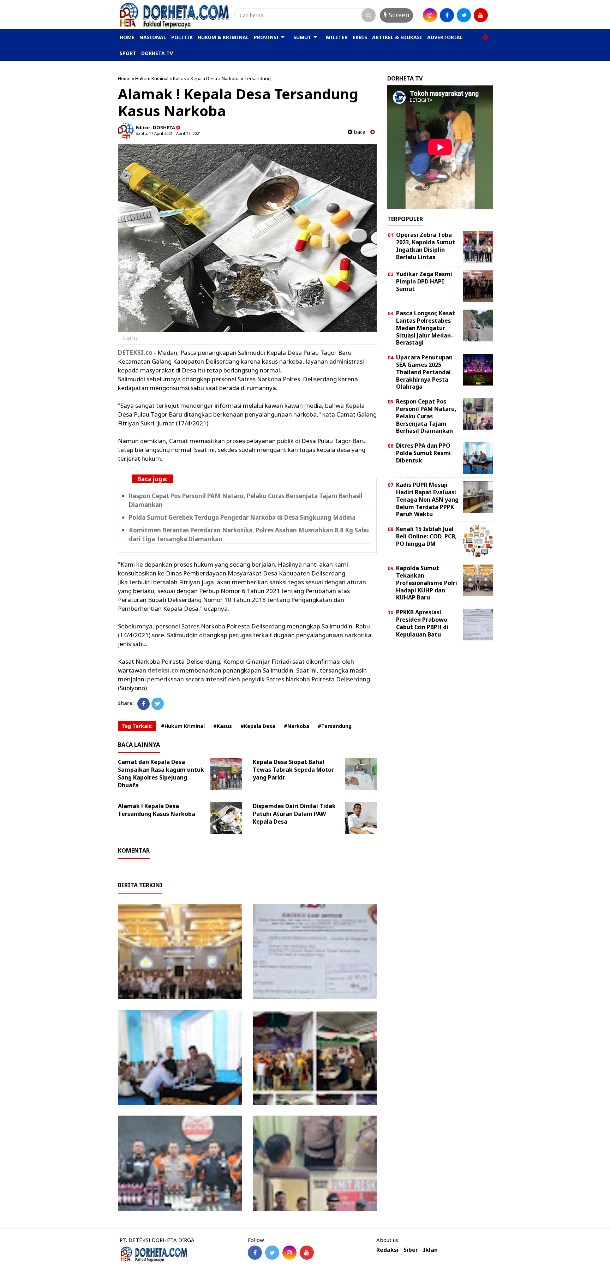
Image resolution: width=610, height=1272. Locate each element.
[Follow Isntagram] (289, 1253)
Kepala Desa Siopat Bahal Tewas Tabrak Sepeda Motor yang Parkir (293, 769)
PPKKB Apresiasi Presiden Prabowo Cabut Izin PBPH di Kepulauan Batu (422, 623)
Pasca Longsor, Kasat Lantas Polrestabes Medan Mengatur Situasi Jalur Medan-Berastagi (425, 327)
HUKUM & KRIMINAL (223, 37)
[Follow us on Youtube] (307, 1253)
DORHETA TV (157, 53)
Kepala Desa (204, 78)
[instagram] (430, 15)
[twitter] (464, 15)
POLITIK (182, 37)
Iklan (430, 1250)
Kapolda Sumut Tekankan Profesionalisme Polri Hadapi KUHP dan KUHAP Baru (426, 582)
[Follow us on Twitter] (272, 1253)
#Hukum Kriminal (183, 726)
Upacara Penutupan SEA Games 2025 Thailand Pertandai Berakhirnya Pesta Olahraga (424, 371)
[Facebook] (143, 704)
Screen (398, 15)
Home (124, 78)
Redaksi (387, 1250)
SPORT (128, 53)
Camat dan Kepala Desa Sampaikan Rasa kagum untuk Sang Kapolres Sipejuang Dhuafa (161, 773)
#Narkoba (296, 726)
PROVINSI (266, 37)
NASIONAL (152, 37)
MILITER (337, 37)
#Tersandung (335, 726)
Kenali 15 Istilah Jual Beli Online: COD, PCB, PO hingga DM (426, 536)
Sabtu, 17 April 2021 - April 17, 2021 (168, 133)
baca (358, 132)
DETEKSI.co (135, 352)
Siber (410, 1250)
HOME (127, 37)
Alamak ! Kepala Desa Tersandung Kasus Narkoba (156, 810)
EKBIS (360, 37)
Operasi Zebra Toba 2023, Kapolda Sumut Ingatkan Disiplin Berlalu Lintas (425, 246)
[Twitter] (157, 704)
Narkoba (231, 78)
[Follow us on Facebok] (255, 1253)
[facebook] (447, 15)
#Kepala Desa (257, 726)
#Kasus (222, 726)
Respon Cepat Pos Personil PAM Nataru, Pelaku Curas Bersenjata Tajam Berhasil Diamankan (426, 416)
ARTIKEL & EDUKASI (397, 37)
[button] (485, 34)
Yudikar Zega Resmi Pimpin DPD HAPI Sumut (424, 281)
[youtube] (481, 15)
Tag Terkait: (136, 726)
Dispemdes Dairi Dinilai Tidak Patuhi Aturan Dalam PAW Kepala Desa (294, 813)
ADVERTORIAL (445, 37)
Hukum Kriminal (151, 78)
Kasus (179, 78)
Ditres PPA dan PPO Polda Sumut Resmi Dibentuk (423, 453)
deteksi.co (163, 670)
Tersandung (257, 78)
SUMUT (302, 37)
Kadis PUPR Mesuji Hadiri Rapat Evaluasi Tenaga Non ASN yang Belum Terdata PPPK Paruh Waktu (427, 499)
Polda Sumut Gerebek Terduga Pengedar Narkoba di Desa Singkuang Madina (242, 517)
